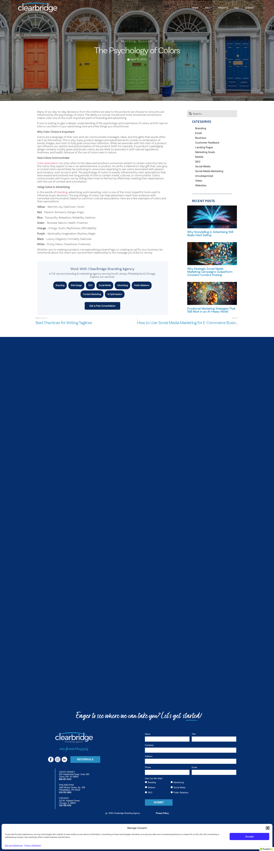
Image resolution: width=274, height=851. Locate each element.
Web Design (76, 285)
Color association (47, 163)
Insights (223, 8)
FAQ (236, 8)
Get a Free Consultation (102, 305)
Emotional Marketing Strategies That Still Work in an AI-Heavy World (211, 310)
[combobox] (212, 113)
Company (149, 745)
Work (195, 8)
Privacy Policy (162, 813)
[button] (267, 828)
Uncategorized (204, 175)
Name (147, 734)
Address (149, 756)
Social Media (105, 285)
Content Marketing (92, 294)
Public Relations (141, 285)
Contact (249, 8)
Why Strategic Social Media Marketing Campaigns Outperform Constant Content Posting (210, 272)
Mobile (199, 156)
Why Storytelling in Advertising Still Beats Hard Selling (210, 233)
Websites (200, 185)
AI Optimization (114, 294)
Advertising (122, 285)
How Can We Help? (154, 778)
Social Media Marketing (209, 171)
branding (62, 192)
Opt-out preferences (14, 845)
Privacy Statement (32, 845)
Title (194, 734)
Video (198, 180)
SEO (90, 285)
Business (145, 41)
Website (151, 787)
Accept (249, 836)
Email (198, 133)
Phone (148, 767)
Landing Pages (204, 147)
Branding (128, 41)
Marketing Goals (205, 152)
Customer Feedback (207, 142)
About (208, 8)
